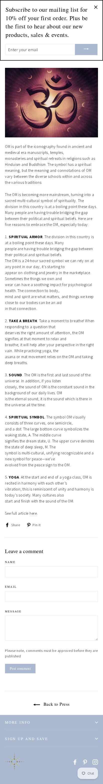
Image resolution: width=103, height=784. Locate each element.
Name (10, 562)
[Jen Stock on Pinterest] (85, 762)
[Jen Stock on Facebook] (75, 762)
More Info (17, 722)
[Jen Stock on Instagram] (95, 762)
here (33, 513)
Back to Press (56, 704)
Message (13, 611)
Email (11, 586)
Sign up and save (26, 738)
